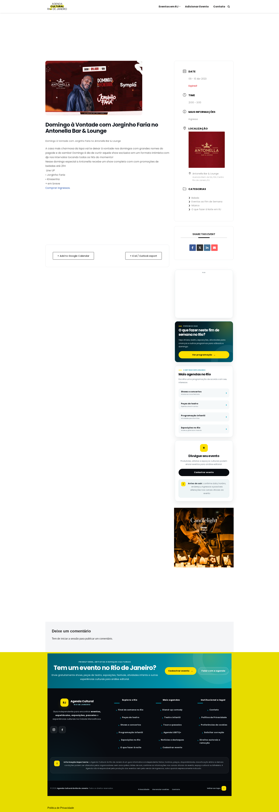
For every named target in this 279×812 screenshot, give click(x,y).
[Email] (214, 247)
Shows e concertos (130, 724)
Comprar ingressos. (57, 188)
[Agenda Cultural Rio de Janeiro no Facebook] (62, 729)
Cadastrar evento (204, 472)
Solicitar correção (214, 732)
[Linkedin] (207, 247)
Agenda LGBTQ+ (172, 732)
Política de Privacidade (214, 717)
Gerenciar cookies (160, 789)
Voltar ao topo (216, 788)
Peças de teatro (130, 717)
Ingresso (193, 119)
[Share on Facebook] (192, 247)
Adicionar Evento (197, 6)
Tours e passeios (172, 724)
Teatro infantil (172, 717)
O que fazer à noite (130, 747)
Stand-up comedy (172, 709)
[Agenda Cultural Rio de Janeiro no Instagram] (53, 729)
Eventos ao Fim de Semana (206, 201)
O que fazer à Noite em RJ (206, 209)
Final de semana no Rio (130, 709)
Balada (195, 197)
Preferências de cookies (214, 724)
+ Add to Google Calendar (73, 256)
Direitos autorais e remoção (210, 741)
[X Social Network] (200, 247)
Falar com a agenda (213, 670)
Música (195, 205)
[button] (180, 6)
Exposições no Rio (130, 739)
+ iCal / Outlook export (143, 256)
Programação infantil (131, 732)
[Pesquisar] (228, 6)
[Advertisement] (139, 36)
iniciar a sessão (70, 638)
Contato (219, 6)
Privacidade (143, 789)
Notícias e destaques (172, 739)
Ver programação (203, 354)
